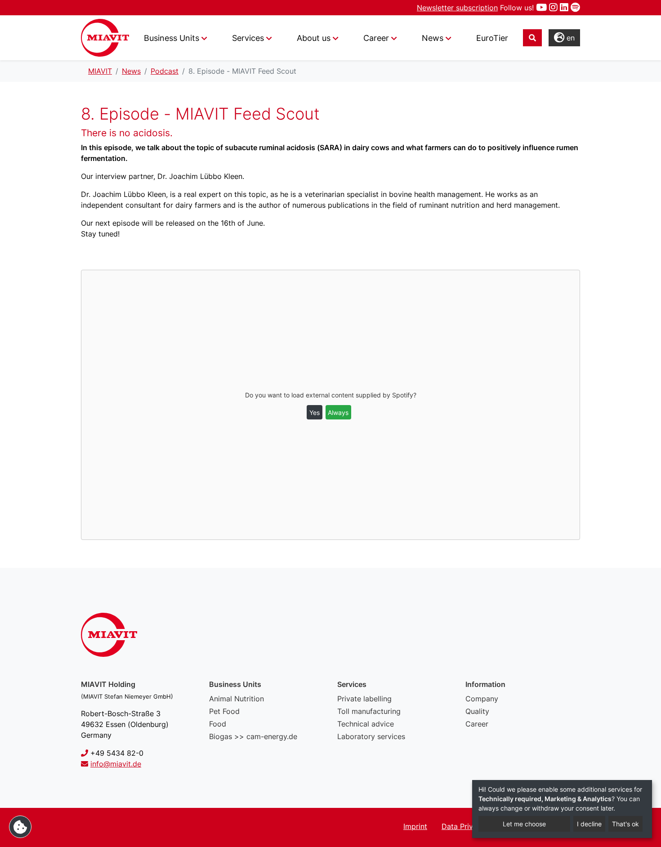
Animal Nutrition (236, 698)
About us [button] (313, 38)
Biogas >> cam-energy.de (253, 736)
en (569, 37)
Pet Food (224, 711)
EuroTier (492, 38)
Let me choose (524, 824)
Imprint (415, 826)
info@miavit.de (115, 763)
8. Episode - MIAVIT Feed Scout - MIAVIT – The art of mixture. (105, 38)
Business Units (171, 38)
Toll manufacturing (369, 711)
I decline (589, 824)
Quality (477, 711)
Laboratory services (371, 736)
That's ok (625, 824)
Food (217, 723)
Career (476, 723)
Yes (314, 412)
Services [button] (248, 38)
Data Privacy (463, 826)
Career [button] (376, 38)
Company (481, 698)
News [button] (432, 38)
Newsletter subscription (457, 7)
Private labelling (364, 698)
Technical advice (365, 723)
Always (338, 412)
